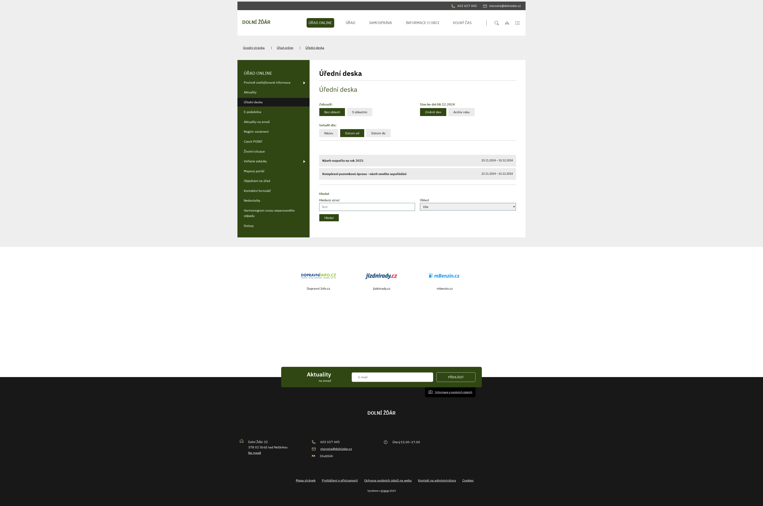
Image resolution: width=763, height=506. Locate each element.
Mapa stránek (306, 480)
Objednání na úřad (257, 181)
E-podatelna (252, 112)
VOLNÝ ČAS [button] (462, 22)
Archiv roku (461, 112)
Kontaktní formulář (257, 191)
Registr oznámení (256, 132)
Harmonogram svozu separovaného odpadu (269, 213)
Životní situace (254, 151)
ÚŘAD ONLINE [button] (320, 22)
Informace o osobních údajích (453, 392)
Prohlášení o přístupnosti (340, 480)
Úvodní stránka (254, 48)
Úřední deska (314, 48)
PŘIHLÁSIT (456, 377)
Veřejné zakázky (255, 161)
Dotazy (249, 226)
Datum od (352, 133)
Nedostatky (252, 200)
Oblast (424, 200)
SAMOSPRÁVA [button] (380, 22)
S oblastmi (359, 112)
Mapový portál (254, 171)
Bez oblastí (332, 112)
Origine (385, 490)
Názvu (328, 133)
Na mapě (254, 453)
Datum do (378, 133)
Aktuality (250, 92)
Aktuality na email (257, 122)
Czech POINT (253, 141)
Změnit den (433, 112)
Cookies (468, 480)
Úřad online (285, 48)
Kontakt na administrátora (437, 480)
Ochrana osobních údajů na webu (388, 480)
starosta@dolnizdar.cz (336, 449)
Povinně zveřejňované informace (267, 82)
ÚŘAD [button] (350, 22)
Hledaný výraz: (329, 200)
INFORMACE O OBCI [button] (422, 22)
